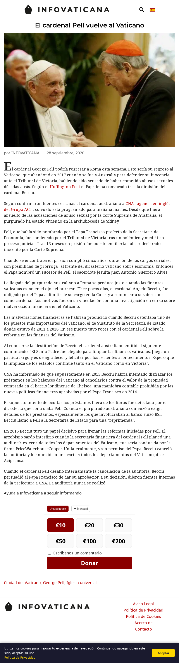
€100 (89, 541)
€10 (60, 525)
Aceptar (163, 653)
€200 (118, 541)
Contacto (143, 629)
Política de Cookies (143, 616)
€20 (89, 525)
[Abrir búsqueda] (141, 10)
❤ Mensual (81, 508)
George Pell (53, 582)
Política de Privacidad (143, 610)
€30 (118, 525)
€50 (60, 541)
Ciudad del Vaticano (22, 582)
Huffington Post (65, 186)
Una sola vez (58, 508)
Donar (89, 563)
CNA (130, 203)
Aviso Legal (143, 604)
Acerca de (143, 623)
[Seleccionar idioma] (153, 10)
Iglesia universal (82, 582)
